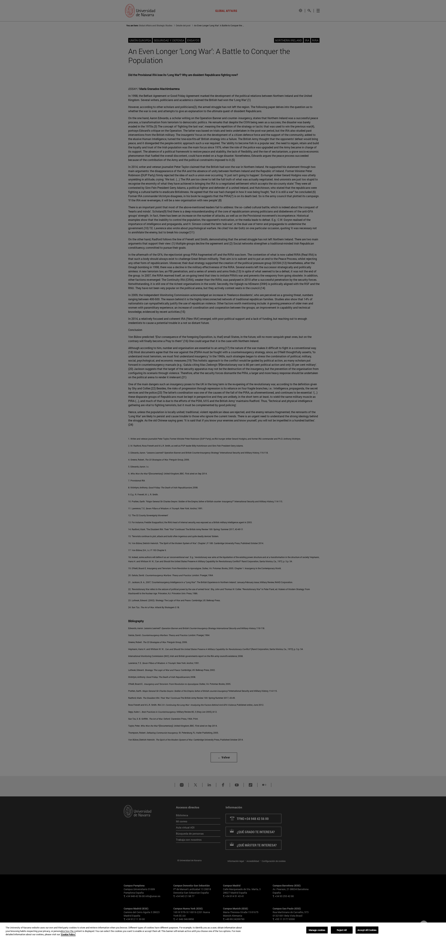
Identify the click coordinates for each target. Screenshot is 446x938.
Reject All (342, 929)
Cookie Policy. (68, 934)
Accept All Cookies (366, 929)
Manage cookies (317, 929)
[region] (223, 930)
